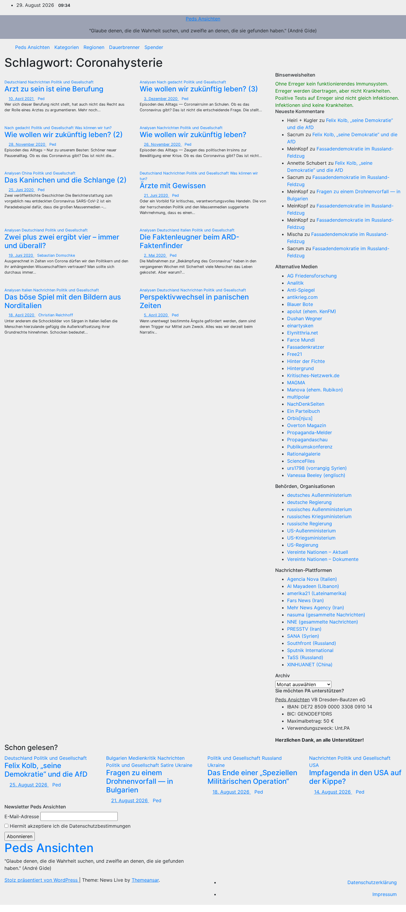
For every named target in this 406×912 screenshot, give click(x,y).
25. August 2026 (29, 785)
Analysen (148, 82)
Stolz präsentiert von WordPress (41, 880)
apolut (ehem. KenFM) (311, 311)
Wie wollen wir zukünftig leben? (193, 134)
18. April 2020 (22, 315)
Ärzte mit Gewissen (173, 185)
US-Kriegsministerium (311, 538)
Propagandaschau (307, 439)
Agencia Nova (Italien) (312, 579)
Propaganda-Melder (309, 432)
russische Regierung (309, 523)
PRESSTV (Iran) (304, 629)
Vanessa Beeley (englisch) (316, 475)
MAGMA (296, 383)
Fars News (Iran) (305, 600)
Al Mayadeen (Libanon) (313, 586)
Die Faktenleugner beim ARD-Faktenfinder (189, 241)
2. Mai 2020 (155, 255)
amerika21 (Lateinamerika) (317, 593)
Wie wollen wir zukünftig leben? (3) (199, 89)
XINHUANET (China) (310, 664)
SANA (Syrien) (303, 636)
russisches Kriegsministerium (319, 516)
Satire (167, 765)
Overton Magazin (306, 425)
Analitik (295, 283)
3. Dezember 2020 (161, 98)
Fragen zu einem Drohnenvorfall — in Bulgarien (139, 781)
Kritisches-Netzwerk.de (313, 375)
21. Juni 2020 (156, 195)
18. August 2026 (232, 792)
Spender (153, 47)
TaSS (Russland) (305, 657)
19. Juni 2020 (21, 255)
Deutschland (16, 82)
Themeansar (145, 880)
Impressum (384, 894)
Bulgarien (117, 758)
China (27, 173)
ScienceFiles (301, 461)
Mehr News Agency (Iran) (315, 607)
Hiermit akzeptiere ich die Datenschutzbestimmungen (69, 826)
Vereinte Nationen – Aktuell (317, 552)
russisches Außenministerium (319, 509)
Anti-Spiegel (301, 290)
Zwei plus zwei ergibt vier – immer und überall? (61, 241)
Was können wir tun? (93, 128)
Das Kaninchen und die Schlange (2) (65, 180)
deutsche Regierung (309, 502)
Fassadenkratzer (305, 347)
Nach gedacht (170, 82)
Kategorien (66, 47)
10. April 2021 (22, 98)
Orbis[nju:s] (300, 418)
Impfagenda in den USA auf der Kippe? (355, 777)
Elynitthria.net (302, 333)
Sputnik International (310, 650)
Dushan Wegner (304, 318)
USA (314, 765)
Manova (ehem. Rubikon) (315, 390)
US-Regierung (302, 545)
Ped (41, 98)
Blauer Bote (300, 304)
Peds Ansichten (203, 19)
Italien (186, 230)
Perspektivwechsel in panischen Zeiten (194, 301)
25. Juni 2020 (22, 190)
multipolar (298, 397)
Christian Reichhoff (55, 315)
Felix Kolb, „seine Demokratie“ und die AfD (45, 769)
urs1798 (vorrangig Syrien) (317, 468)
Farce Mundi (301, 340)
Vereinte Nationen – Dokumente (322, 559)
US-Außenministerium (311, 531)
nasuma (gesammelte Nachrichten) (326, 615)
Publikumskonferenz (310, 447)
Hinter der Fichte (306, 361)
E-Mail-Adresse (21, 816)
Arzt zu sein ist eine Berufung (53, 89)
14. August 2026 (333, 792)
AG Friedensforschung (312, 276)
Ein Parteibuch (303, 411)
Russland (272, 758)
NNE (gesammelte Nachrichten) (322, 622)
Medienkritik (143, 758)
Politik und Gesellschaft (72, 82)
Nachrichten (39, 82)
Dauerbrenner (124, 47)
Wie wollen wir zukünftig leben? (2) (63, 134)
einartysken (300, 326)
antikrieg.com (302, 297)
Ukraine (183, 765)
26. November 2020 (163, 144)
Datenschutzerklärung (372, 882)
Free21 (294, 354)
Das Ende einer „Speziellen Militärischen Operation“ (252, 777)
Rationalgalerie (303, 454)
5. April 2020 (156, 315)
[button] (392, 47)
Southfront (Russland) (311, 643)
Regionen (94, 47)
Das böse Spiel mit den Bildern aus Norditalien (62, 301)
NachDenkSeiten (305, 404)
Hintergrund (300, 368)
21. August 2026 (130, 800)
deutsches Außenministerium (319, 495)
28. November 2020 (27, 144)
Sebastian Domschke (56, 255)
